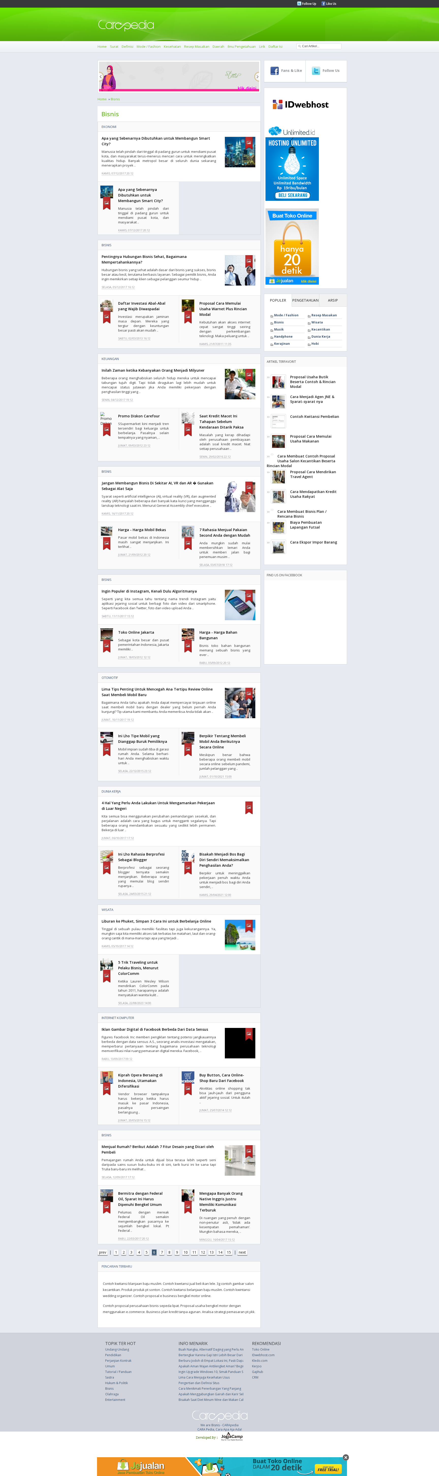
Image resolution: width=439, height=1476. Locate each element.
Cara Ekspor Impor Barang (313, 542)
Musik (279, 329)
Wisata (107, 909)
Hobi (315, 343)
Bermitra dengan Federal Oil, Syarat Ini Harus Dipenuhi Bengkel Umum (140, 1199)
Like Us (330, 4)
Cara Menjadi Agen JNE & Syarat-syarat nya (312, 399)
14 (220, 1252)
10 (186, 1252)
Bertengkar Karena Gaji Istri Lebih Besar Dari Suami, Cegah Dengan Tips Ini (232, 1355)
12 (203, 1252)
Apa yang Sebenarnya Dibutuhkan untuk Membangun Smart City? (140, 195)
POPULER (278, 300)
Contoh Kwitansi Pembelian (314, 416)
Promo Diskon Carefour (139, 416)
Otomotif (110, 677)
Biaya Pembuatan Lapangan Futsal (306, 525)
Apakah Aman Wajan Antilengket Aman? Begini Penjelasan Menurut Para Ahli (233, 1366)
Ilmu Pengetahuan (242, 46)
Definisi (127, 46)
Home (102, 46)
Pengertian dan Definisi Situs (199, 1383)
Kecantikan (320, 329)
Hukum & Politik (116, 1383)
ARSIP (333, 300)
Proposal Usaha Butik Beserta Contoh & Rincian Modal (313, 381)
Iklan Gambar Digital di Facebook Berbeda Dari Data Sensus (155, 1029)
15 (229, 1252)
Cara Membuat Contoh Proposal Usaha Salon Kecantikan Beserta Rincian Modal (301, 461)
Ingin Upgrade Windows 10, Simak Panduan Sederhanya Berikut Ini (226, 1372)
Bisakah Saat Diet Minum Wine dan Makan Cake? (213, 1400)
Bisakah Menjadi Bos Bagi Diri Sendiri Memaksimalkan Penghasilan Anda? (224, 860)
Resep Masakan (196, 46)
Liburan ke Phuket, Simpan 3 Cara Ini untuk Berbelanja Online (156, 921)
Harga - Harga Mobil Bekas (142, 529)
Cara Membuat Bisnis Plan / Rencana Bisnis (301, 514)
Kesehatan (172, 46)
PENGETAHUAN (305, 300)
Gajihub (257, 1372)
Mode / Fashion (149, 46)
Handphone (283, 336)
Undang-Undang (117, 1349)
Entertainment (115, 1400)
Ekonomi (109, 126)
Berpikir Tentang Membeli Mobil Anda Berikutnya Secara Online (222, 741)
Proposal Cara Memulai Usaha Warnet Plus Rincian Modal (223, 309)
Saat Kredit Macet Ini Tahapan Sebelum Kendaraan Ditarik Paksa (221, 422)
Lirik (262, 46)
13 (212, 1252)
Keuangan (110, 358)
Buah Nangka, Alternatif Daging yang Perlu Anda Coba (217, 1349)
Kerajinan (282, 343)
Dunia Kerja (111, 791)
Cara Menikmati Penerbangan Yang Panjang (210, 1388)
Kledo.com (260, 1360)
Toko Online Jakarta (136, 632)
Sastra (109, 1377)
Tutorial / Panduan (118, 1372)
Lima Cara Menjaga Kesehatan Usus (204, 1377)
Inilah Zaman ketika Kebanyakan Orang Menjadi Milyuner (153, 370)
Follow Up (308, 4)
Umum (110, 1366)
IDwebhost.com (263, 1355)
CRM (255, 1377)
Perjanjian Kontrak (118, 1360)
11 (194, 1252)
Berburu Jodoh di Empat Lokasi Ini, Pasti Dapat (212, 1360)
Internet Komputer (118, 1017)
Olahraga (112, 1394)
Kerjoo (257, 1366)
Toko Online (261, 1349)
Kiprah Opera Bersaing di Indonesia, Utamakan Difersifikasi (140, 1081)
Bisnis (115, 99)
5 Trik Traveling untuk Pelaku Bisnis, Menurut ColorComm (138, 968)
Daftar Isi (276, 46)
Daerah (218, 46)
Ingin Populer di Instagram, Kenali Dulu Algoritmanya (149, 591)
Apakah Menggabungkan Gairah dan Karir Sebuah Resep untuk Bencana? (231, 1394)
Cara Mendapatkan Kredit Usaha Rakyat (313, 494)
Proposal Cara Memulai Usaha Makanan (311, 439)
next (242, 1252)
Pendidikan (113, 1355)
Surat (114, 46)
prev (102, 1252)
